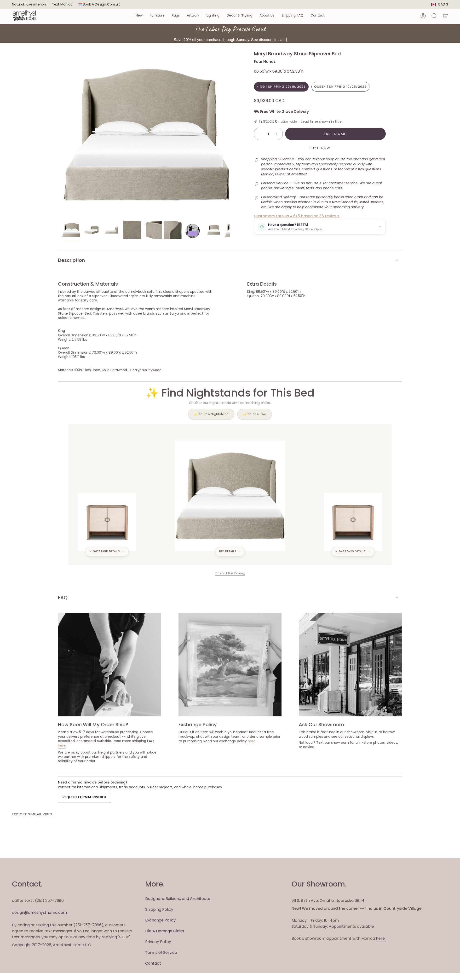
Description (71, 260)
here (62, 745)
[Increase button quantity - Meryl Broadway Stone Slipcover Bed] (277, 134)
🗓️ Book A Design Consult (99, 4)
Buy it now (320, 148)
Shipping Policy (159, 909)
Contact (153, 963)
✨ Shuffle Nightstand (211, 414)
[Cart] (445, 16)
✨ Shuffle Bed (254, 414)
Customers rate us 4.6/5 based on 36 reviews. (297, 216)
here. (380, 938)
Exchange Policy (160, 920)
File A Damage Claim (164, 931)
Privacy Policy (158, 941)
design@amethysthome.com (39, 912)
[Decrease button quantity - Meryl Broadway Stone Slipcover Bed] (259, 134)
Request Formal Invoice (85, 797)
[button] (139, 16)
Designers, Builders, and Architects (177, 898)
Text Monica (62, 4)
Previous (62, 134)
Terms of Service (161, 952)
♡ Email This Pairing (230, 573)
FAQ (63, 597)
